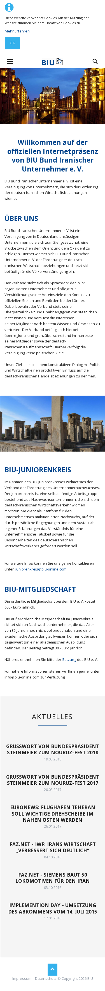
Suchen (95, 62)
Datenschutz (46, 978)
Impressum (21, 978)
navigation (10, 61)
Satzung (69, 659)
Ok (12, 43)
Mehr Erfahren (17, 31)
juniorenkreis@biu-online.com (40, 569)
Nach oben (52, 970)
